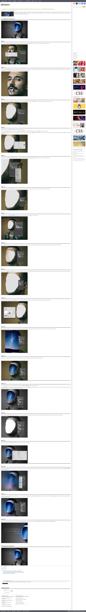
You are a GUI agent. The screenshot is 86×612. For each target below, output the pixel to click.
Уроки (9, 10)
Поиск (84, 6)
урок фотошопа (20, 581)
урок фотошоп (16, 581)
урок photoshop (12, 581)
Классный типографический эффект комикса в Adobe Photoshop (7, 600)
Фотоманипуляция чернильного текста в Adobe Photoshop (6, 602)
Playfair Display (39, 521)
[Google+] (77, 3)
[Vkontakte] (82, 3)
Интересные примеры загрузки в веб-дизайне (21, 599)
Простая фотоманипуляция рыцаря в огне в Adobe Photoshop (7, 598)
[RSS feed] (74, 3)
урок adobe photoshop (7, 581)
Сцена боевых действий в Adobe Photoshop (9, 573)
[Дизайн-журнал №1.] (5, 4)
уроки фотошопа (29, 581)
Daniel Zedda (28, 43)
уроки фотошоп (25, 581)
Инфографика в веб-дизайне (19, 600)
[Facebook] (85, 3)
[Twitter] (79, 3)
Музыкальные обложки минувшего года (20, 603)
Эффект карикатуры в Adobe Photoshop (6, 604)
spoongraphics (5, 566)
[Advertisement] (19, 578)
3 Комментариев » (13, 10)
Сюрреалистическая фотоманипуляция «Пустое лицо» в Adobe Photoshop (27, 9)
